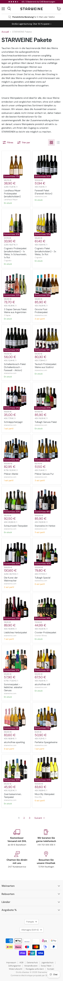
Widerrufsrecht (15, 969)
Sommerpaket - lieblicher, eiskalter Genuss (13, 687)
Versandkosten (30, 965)
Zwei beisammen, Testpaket (12, 796)
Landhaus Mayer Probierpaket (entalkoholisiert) (12, 193)
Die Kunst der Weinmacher (11, 579)
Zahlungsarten (14, 965)
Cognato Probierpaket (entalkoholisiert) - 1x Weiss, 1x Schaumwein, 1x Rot (15, 253)
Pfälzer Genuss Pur (44, 473)
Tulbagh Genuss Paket (46, 422)
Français (30, 921)
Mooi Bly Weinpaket (45, 794)
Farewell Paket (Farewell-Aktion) (43, 192)
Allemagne (30, 929)
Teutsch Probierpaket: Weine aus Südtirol (46, 366)
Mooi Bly (38, 797)
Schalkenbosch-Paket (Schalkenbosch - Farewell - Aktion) (15, 367)
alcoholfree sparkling (14, 742)
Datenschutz (32, 962)
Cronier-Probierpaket (45, 632)
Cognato (7, 260)
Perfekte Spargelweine (46, 742)
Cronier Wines (41, 635)
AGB (21, 962)
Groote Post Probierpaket (41, 311)
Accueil (5, 32)
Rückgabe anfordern (35, 969)
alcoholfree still (42, 684)
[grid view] (51, 142)
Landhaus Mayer (11, 199)
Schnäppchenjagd (13, 422)
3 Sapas (7, 315)
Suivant (38, 817)
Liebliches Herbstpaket (15, 632)
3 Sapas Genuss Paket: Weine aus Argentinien (15, 311)
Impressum (11, 962)
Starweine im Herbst (45, 525)
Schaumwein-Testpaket (16, 525)
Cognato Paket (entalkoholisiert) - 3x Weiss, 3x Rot (45, 251)
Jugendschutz (47, 962)
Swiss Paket (46, 965)
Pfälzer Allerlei (11, 473)
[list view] (58, 142)
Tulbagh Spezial (42, 577)
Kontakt (50, 969)
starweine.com (41, 196)
